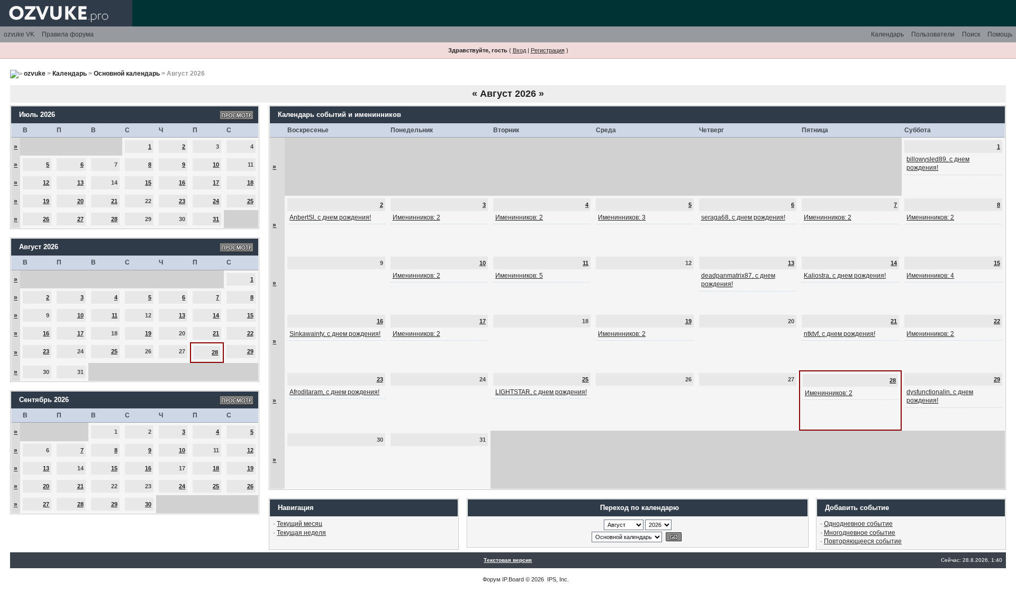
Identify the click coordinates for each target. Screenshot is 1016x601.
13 (80, 182)
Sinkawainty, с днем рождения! (334, 334)
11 (114, 315)
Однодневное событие (858, 523)
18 (250, 182)
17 (216, 182)
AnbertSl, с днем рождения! (330, 217)
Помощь (999, 34)
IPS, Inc (557, 579)
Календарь (887, 34)
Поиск (971, 34)
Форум (492, 579)
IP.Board (513, 579)
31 (216, 219)
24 (216, 201)
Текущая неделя (301, 532)
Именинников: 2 (416, 217)
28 (114, 219)
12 (46, 182)
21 (114, 201)
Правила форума (68, 34)
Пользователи (933, 34)
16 (182, 182)
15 (148, 182)
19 (46, 201)
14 (216, 315)
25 (250, 201)
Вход (519, 50)
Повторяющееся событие (863, 541)
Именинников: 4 (930, 275)
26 (46, 219)
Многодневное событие (859, 532)
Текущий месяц (299, 523)
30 (148, 504)
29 (250, 351)
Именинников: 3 (622, 217)
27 (80, 219)
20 (80, 201)
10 (216, 164)
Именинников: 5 (519, 275)
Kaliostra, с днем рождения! (845, 275)
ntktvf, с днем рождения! (839, 334)
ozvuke (35, 73)
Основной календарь (127, 73)
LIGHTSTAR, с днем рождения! (541, 392)
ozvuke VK (19, 34)
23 (182, 201)
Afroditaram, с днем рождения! (334, 392)
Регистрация (548, 50)
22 (250, 333)
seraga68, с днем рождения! (743, 217)
